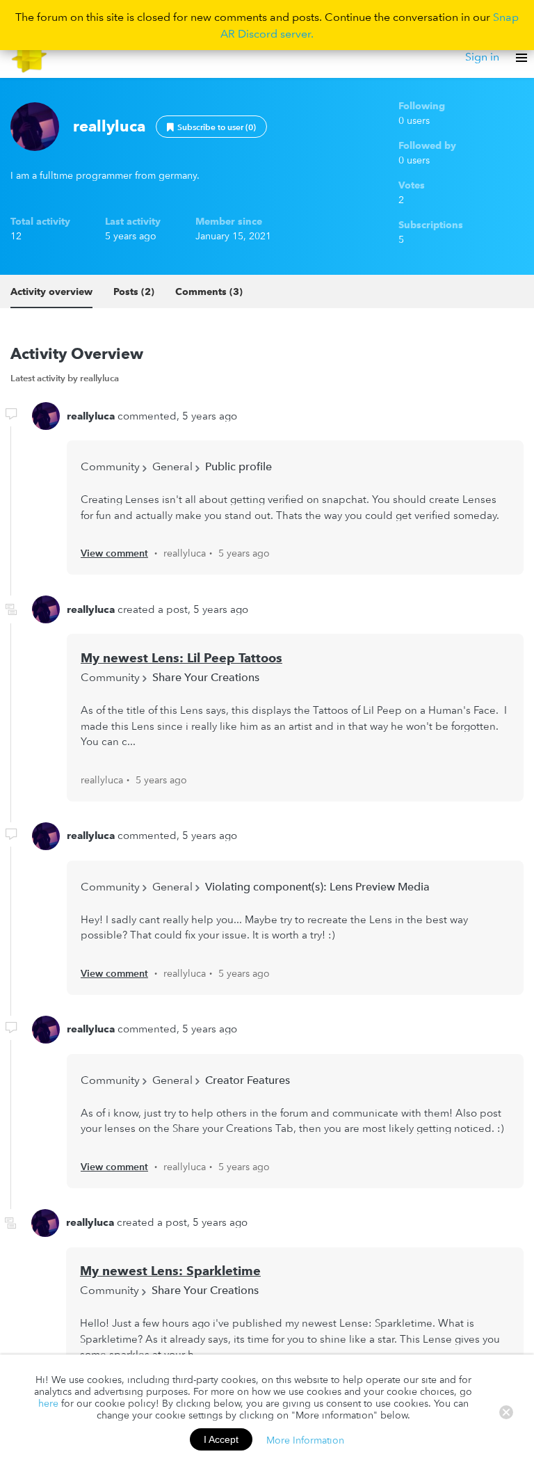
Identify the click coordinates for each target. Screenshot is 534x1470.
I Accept (221, 1439)
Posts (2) (133, 291)
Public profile (238, 466)
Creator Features (247, 1080)
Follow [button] (211, 126)
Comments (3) (209, 291)
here (48, 1403)
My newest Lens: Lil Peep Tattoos (181, 658)
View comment (114, 553)
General (172, 466)
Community (110, 466)
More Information (305, 1439)
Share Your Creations (205, 677)
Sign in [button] (482, 56)
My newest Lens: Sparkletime (170, 1271)
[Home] (29, 57)
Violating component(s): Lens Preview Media (317, 886)
